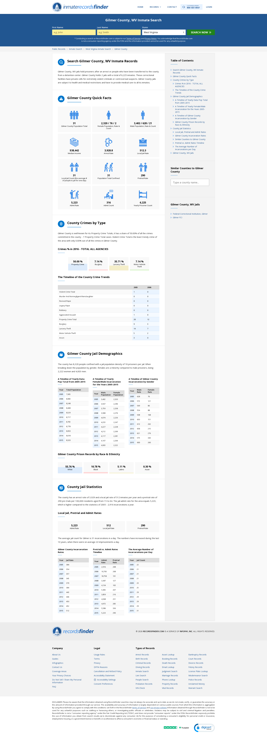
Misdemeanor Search (198, 675)
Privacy (97, 663)
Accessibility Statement (104, 675)
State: (145, 27)
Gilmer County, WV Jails (183, 153)
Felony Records (195, 667)
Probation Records (144, 684)
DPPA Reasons (100, 667)
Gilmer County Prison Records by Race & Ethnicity (190, 123)
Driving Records (143, 667)
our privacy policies (158, 707)
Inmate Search (142, 671)
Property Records (170, 684)
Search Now (199, 32)
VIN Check (140, 688)
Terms (97, 658)
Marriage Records (170, 675)
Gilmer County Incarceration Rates (190, 135)
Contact (172, 7)
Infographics (57, 663)
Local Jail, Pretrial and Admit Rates (190, 132)
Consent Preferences (103, 684)
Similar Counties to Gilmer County (190, 139)
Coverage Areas (59, 671)
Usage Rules (99, 654)
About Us (56, 654)
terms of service (139, 707)
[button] (204, 728)
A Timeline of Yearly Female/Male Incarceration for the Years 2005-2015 (190, 109)
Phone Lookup (168, 679)
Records (154, 7)
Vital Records (168, 688)
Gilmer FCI (177, 217)
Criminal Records (143, 663)
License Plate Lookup (198, 671)
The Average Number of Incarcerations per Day (186, 148)
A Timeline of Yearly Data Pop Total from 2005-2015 (191, 101)
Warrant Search (195, 688)
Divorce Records (195, 663)
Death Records (168, 663)
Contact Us (57, 667)
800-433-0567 (193, 7)
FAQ (54, 686)
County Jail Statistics (182, 128)
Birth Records (142, 658)
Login (209, 7)
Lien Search (141, 675)
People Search (142, 679)
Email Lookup (168, 667)
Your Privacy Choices (61, 675)
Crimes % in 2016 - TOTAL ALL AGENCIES (189, 85)
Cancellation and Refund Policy (108, 671)
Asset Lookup (168, 654)
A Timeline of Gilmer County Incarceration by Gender (187, 117)
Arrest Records (142, 654)
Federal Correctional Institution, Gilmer (190, 214)
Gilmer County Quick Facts (185, 76)
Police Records (195, 679)
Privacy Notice (151, 38)
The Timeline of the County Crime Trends (190, 91)
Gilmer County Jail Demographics (187, 96)
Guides (55, 658)
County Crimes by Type (183, 80)
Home (140, 7)
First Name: (57, 27)
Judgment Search (169, 671)
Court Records (194, 658)
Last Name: (102, 27)
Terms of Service (133, 38)
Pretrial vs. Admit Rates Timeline (189, 143)
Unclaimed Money (196, 684)
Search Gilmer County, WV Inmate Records (188, 71)
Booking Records (169, 658)
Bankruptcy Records (197, 654)
